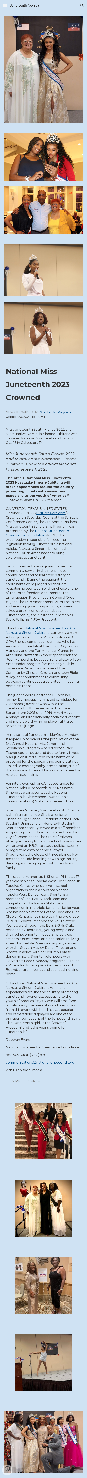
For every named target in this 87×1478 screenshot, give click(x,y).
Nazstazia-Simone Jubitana (27, 633)
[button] (5, 5)
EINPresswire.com (50, 513)
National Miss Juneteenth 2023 (49, 628)
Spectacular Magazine (55, 412)
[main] (43, 728)
